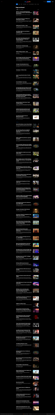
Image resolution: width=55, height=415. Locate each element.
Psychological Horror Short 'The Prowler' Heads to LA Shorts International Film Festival (23, 316)
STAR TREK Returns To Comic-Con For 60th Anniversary (24, 283)
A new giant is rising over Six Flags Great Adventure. (23, 372)
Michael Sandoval (20, 22)
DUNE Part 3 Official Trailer (21, 303)
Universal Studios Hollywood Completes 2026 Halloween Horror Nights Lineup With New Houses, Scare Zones (23, 95)
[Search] (44, 1)
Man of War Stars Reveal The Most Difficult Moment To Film (24, 358)
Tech (27, 4)
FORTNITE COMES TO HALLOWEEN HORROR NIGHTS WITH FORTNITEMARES (24, 196)
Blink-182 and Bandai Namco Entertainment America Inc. (23, 245)
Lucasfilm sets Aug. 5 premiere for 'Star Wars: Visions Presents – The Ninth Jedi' (23, 331)
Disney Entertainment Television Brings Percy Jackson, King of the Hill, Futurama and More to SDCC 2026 (23, 222)
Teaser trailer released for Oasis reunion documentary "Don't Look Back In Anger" (23, 324)
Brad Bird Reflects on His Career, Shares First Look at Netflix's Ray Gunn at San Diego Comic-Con (24, 167)
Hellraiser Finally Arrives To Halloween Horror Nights (23, 351)
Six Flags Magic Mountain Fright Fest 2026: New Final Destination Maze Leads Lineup (23, 88)
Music (21, 4)
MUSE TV (20, 15)
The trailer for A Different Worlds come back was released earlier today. (23, 53)
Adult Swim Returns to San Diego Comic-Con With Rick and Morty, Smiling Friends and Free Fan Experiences (23, 189)
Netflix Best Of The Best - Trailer (22, 25)
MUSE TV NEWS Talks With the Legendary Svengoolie (23, 138)
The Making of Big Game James (21, 343)
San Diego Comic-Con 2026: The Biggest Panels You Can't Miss (23, 257)
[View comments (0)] (21, 16)
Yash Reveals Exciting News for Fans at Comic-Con (23, 182)
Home (17, 4)
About (38, 4)
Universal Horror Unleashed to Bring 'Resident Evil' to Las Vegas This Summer (23, 309)
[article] (27, 14)
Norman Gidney (20, 48)
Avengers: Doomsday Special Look (22, 64)
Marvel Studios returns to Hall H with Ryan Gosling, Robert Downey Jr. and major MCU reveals (23, 160)
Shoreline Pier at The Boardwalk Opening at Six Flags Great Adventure (24, 337)
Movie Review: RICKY (20, 382)
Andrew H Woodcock (20, 119)
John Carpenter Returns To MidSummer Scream (23, 388)
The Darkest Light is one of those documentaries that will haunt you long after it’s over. (23, 47)
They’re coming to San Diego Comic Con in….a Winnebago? (23, 237)
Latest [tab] (17, 9)
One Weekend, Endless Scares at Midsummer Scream (22, 116)
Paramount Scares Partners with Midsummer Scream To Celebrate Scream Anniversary (23, 230)
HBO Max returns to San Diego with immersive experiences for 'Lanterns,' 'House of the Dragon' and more (23, 290)
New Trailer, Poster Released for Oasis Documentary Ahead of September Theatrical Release (23, 39)
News (19, 4)
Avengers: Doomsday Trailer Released (23, 209)
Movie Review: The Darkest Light (22, 45)
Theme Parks (24, 4)
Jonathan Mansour (20, 346)
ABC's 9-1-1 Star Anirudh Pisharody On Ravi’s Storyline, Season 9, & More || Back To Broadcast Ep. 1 (24, 12)
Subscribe (48, 1)
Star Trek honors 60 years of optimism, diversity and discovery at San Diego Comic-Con (23, 131)
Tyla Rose (22, 361)
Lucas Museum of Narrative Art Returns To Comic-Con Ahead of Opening (23, 297)
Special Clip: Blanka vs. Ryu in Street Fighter (24, 124)
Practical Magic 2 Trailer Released (22, 364)
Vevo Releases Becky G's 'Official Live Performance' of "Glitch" (23, 19)
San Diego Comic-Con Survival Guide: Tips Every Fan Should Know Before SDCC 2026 (23, 250)
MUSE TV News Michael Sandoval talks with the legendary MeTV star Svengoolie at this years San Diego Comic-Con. (23, 140)
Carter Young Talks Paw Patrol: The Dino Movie (23, 76)
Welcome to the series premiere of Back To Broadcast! (23, 14)
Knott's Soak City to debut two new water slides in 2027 (23, 153)
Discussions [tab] (21, 9)
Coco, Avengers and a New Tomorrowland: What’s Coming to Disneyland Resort (23, 58)
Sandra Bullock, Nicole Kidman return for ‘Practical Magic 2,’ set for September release (24, 366)
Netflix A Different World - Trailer (22, 51)
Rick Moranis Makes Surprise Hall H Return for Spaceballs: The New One (23, 175)
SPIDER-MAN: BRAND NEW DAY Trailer (23, 406)
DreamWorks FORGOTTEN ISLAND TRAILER (24, 376)
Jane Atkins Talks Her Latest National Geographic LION (22, 32)
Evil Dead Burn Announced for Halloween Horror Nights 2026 (23, 203)
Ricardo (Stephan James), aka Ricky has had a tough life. (23, 383)
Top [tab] (19, 9)
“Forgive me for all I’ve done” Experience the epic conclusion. (24, 304)
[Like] (16, 16)
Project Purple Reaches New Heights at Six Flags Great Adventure (23, 371)
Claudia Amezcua (20, 134)
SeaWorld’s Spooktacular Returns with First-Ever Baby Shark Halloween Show (23, 109)
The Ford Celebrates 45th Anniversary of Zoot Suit (23, 269)
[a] (36, 13)
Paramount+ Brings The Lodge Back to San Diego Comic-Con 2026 (23, 215)
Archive (35, 4)
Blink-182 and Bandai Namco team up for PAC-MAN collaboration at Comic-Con (23, 244)
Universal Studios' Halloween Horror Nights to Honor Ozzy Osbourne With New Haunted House (24, 145)
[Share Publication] (46, 1)
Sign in (53, 1)
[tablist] (20, 9)
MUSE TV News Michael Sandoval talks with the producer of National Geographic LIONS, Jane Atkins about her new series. (23, 33)
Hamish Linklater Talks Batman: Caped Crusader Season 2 (23, 103)
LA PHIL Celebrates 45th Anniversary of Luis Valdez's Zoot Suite (23, 395)
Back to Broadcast (31, 4)
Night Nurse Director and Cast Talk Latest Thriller (23, 276)
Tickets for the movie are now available (21, 210)
